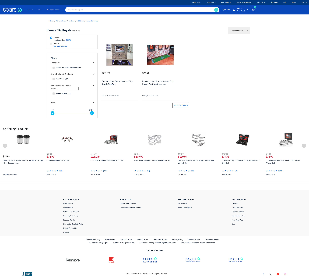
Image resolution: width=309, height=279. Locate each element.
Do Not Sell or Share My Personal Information (198, 243)
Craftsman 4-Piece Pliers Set (58, 160)
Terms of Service (126, 240)
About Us (66, 232)
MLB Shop (80, 21)
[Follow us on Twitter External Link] (270, 274)
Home (51, 21)
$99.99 (268, 154)
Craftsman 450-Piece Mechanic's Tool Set (107, 160)
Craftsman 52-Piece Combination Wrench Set (152, 160)
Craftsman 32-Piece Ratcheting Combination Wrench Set (196, 161)
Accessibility (110, 240)
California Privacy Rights (98, 243)
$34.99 (50, 156)
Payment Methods (212, 240)
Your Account (126, 199)
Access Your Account (128, 203)
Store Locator (68, 203)
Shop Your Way (237, 220)
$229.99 (95, 156)
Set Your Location (60, 46)
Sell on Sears (182, 203)
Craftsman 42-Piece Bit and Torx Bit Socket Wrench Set (283, 161)
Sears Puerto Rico (238, 216)
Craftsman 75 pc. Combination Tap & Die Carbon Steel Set (241, 161)
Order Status (68, 208)
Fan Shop (71, 21)
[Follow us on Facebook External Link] (263, 274)
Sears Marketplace (186, 199)
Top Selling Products (14, 129)
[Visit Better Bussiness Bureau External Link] (27, 274)
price (53, 102)
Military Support (238, 212)
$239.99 (225, 154)
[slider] (52, 113)
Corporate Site (237, 208)
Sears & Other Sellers (61, 85)
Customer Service (71, 199)
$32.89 (6, 156)
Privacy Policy (177, 240)
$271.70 (106, 73)
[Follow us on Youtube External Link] (277, 274)
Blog (233, 224)
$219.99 (137, 154)
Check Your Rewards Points (130, 208)
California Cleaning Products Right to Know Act (158, 243)
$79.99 (225, 156)
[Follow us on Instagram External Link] (285, 274)
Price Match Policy (93, 240)
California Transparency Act (123, 243)
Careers (235, 203)
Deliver (62, 39)
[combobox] (142, 9)
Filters (54, 58)
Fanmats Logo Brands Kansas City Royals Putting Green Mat (158, 82)
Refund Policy (142, 240)
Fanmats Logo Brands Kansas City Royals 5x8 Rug (117, 82)
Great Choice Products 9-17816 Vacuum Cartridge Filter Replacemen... (23, 161)
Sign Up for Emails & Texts (73, 224)
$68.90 (145, 73)
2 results (63, 30)
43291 (68, 40)
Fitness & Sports (61, 21)
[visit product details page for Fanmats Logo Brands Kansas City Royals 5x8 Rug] (120, 55)
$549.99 (94, 154)
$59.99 (49, 154)
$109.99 (138, 156)
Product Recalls (69, 220)
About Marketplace (185, 208)
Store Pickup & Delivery (62, 74)
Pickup (60, 45)
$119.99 (182, 156)
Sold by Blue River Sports (110, 96)
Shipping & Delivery (70, 216)
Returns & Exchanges (71, 212)
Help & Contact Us (70, 228)
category (55, 62)
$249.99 (181, 154)
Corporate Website (160, 239)
